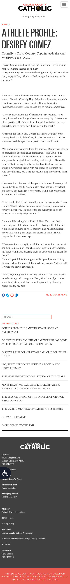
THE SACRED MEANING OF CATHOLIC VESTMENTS (32, 408)
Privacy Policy (8, 523)
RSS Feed (6, 544)
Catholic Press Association (13, 511)
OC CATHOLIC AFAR (14, 417)
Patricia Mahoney (9, 496)
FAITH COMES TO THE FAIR (18, 425)
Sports (6, 24)
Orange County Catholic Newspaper (17, 532)
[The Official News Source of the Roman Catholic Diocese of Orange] (35, 6)
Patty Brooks (7, 553)
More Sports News (56, 294)
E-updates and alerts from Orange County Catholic (23, 538)
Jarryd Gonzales (9, 487)
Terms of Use (7, 517)
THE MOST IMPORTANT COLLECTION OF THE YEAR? (33, 376)
